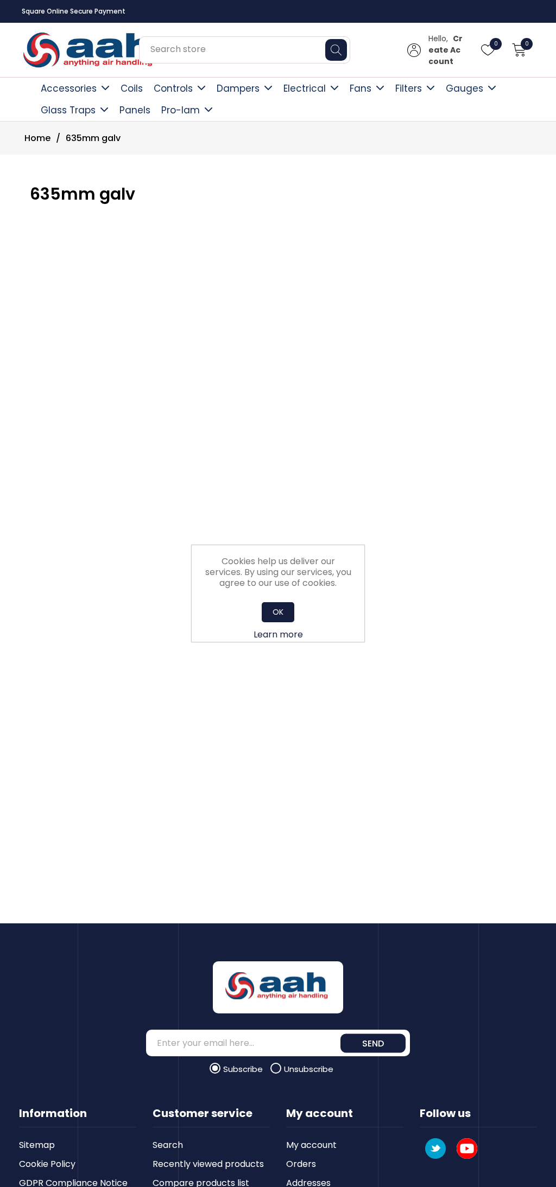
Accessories (69, 88)
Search (168, 1145)
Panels (134, 110)
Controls (173, 88)
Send (373, 1043)
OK (278, 612)
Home (37, 138)
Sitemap (37, 1145)
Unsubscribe (308, 1069)
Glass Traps (68, 110)
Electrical (304, 88)
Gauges (464, 88)
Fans (360, 88)
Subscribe (244, 1069)
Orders (301, 1164)
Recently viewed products (208, 1164)
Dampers (238, 88)
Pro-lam (180, 110)
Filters (408, 88)
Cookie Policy (47, 1164)
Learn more (278, 634)
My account (311, 1145)
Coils (132, 88)
